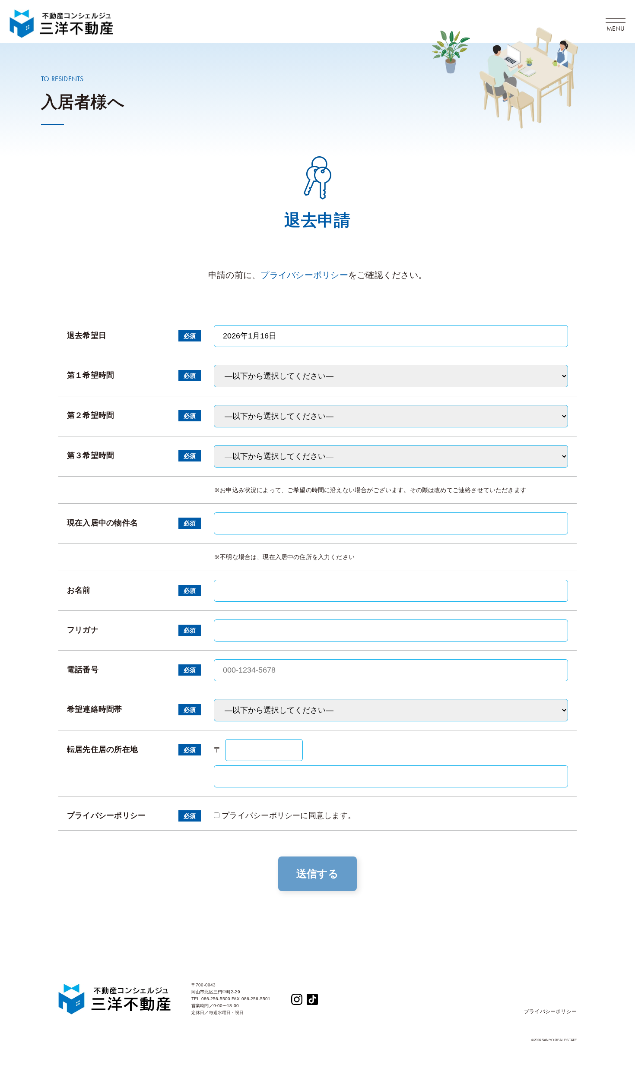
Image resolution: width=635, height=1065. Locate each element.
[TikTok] (312, 998)
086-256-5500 (216, 998)
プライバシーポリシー (304, 275)
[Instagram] (296, 998)
